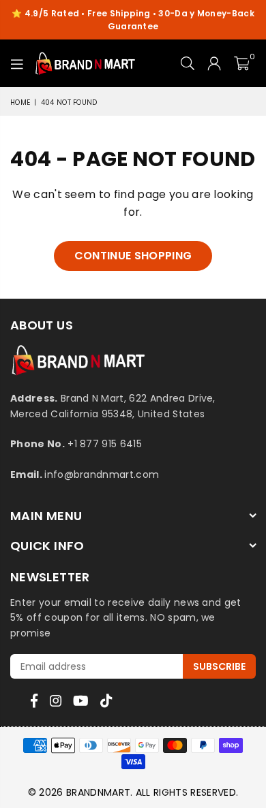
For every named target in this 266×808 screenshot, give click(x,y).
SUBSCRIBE (219, 666)
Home (20, 102)
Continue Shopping (133, 255)
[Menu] (17, 63)
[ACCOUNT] (214, 63)
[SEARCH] (188, 63)
